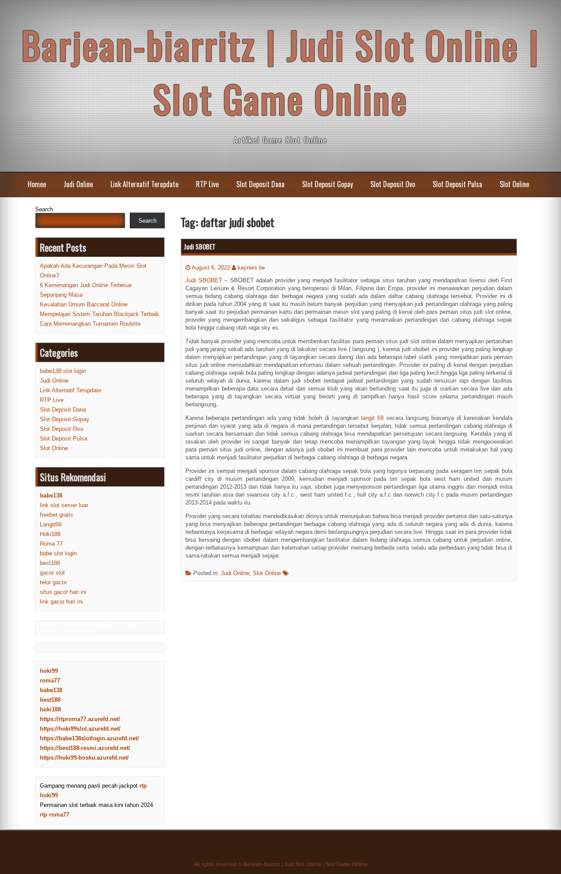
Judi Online (78, 184)
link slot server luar (64, 505)
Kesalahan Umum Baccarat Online (84, 304)
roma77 (50, 680)
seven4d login (76, 630)
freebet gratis (56, 515)
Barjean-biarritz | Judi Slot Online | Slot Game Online (280, 71)
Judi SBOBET (200, 246)
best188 (50, 563)
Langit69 (50, 524)
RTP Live (207, 184)
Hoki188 (50, 534)
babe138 (51, 690)
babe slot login (58, 553)
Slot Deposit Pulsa (457, 184)
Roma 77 (51, 543)
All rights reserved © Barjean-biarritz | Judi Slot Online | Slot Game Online (281, 864)
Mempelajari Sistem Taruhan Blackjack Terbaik (99, 314)
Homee (37, 184)
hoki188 (50, 709)
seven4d (46, 624)
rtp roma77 (54, 814)
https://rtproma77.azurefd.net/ (80, 719)
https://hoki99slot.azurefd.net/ (80, 728)
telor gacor (53, 582)
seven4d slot (106, 624)
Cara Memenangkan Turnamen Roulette (90, 323)
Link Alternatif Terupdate (144, 184)
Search (44, 209)
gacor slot (52, 572)
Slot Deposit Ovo (392, 184)
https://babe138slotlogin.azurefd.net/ (89, 738)
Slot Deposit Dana (260, 184)
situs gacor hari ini (63, 592)
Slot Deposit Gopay (327, 184)
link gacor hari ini (61, 601)
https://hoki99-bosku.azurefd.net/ (84, 757)
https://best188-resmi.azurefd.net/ (85, 748)
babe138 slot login (63, 371)
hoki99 (49, 671)
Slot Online (514, 184)
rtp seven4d (74, 624)
